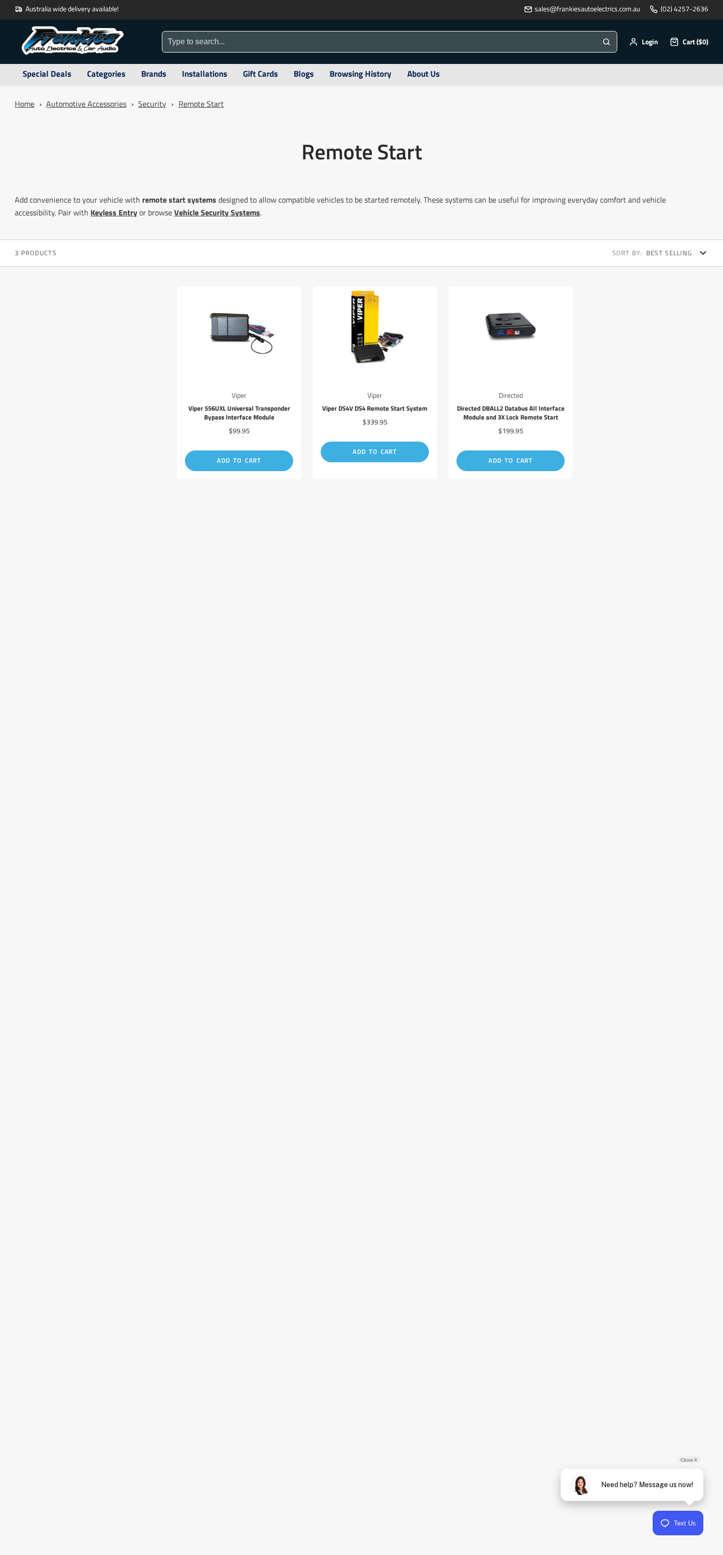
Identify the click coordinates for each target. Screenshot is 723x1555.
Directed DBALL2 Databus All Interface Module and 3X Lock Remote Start (510, 382)
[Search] (606, 41)
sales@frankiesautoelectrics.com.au (587, 9)
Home (24, 104)
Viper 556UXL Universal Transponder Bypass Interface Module (239, 382)
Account (643, 41)
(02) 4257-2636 (684, 9)
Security (152, 104)
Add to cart (239, 460)
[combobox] (379, 41)
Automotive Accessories (86, 104)
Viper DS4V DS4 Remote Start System (375, 382)
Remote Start (201, 104)
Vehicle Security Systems (217, 212)
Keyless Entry (113, 212)
